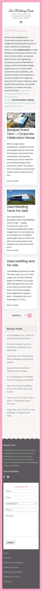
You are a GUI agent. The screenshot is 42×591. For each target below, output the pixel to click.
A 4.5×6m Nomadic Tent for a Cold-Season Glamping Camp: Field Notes (19, 347)
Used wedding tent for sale (21, 263)
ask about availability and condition (16, 96)
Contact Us (8, 581)
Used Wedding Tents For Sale (16, 103)
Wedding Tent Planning (13, 562)
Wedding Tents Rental (12, 572)
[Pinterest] (8, 476)
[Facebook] (4, 476)
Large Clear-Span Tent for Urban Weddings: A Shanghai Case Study (21, 412)
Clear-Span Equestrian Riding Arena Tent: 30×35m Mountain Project (20, 389)
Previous (16, 315)
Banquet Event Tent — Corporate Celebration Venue (21, 134)
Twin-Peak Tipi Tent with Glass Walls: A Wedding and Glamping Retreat (20, 359)
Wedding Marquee (11, 567)
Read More (12, 181)
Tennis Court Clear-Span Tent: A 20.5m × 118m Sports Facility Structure (20, 400)
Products (7, 558)
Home (5, 553)
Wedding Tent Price (11, 576)
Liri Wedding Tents (21, 10)
